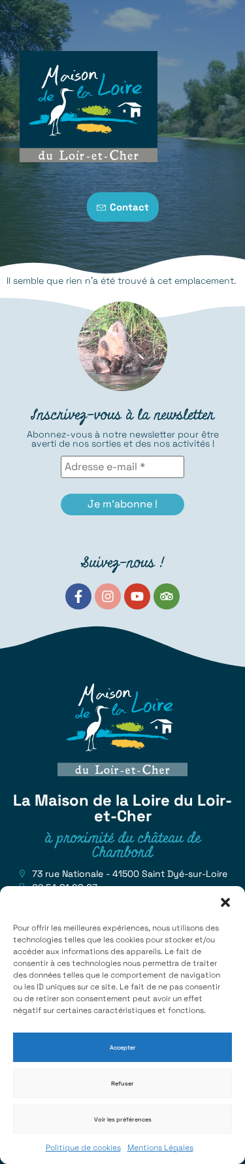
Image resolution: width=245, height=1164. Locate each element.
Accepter (123, 1048)
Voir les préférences (123, 1119)
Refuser (122, 1083)
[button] (225, 902)
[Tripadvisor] (167, 596)
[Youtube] (137, 596)
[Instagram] (108, 596)
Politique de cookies (83, 1147)
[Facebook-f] (78, 596)
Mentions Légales (160, 1147)
